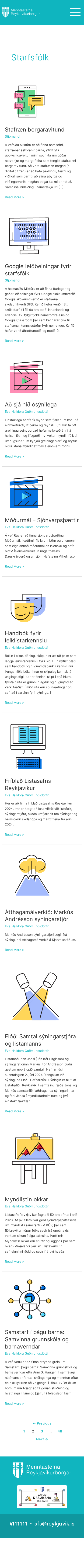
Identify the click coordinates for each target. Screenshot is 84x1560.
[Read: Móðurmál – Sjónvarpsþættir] (26, 491)
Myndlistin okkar (26, 1199)
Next (42, 1439)
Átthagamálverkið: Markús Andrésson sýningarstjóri (39, 916)
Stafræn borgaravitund (35, 129)
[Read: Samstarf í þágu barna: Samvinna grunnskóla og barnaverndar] (29, 1300)
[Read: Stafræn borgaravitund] (28, 100)
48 (60, 1431)
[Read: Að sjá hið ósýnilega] (26, 376)
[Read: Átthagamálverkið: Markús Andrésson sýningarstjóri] (33, 876)
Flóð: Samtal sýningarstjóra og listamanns (40, 1040)
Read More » (14, 196)
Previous (42, 1423)
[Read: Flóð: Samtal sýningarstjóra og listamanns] (34, 996)
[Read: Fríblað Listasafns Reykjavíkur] (28, 745)
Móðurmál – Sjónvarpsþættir (42, 520)
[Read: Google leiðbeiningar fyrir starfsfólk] (29, 234)
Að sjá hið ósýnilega (31, 404)
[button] (75, 12)
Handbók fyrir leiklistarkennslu (26, 637)
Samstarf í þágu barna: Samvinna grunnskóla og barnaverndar (37, 1339)
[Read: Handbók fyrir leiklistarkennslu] (30, 603)
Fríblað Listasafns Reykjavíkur (28, 784)
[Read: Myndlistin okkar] (35, 1158)
